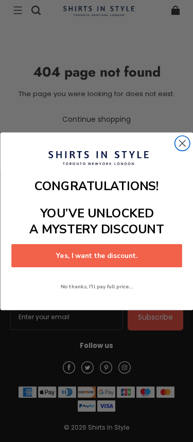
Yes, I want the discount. (96, 255)
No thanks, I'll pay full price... (96, 286)
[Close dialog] (181, 143)
